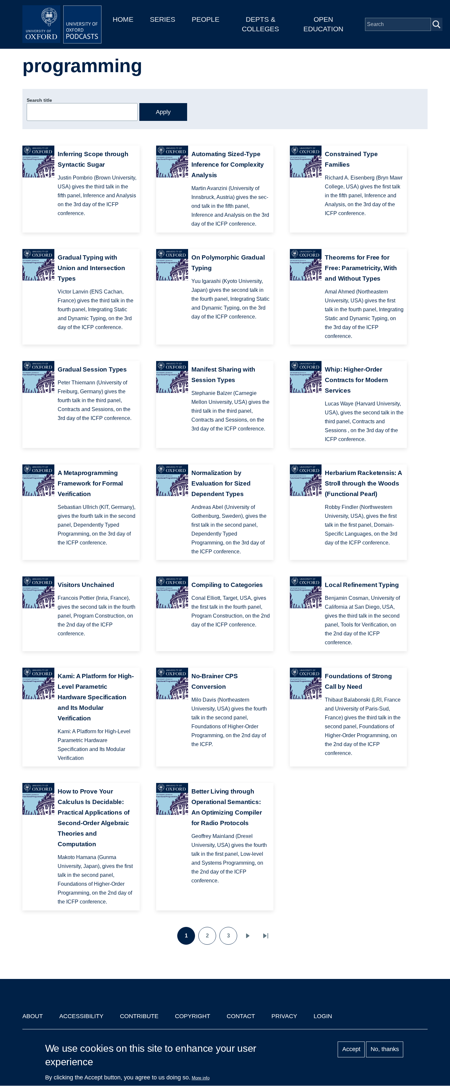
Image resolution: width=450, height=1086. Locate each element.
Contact (241, 1016)
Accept (351, 1049)
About (32, 1016)
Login (323, 1016)
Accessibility (81, 1016)
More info (201, 1077)
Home (123, 19)
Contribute (139, 1016)
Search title (39, 100)
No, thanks (385, 1049)
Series (162, 19)
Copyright (192, 1016)
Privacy (284, 1016)
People (205, 19)
